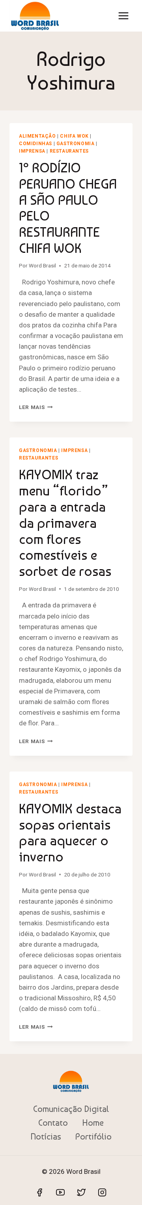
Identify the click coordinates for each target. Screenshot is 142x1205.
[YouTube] (60, 1192)
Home (93, 1122)
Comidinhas (35, 143)
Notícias (45, 1136)
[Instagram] (102, 1192)
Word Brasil (42, 265)
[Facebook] (39, 1192)
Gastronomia (75, 143)
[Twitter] (81, 1192)
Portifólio (93, 1136)
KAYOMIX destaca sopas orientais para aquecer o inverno (70, 833)
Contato (53, 1122)
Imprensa (32, 151)
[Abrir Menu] (123, 15)
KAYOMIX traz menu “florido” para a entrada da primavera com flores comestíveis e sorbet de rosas (65, 523)
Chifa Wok (74, 136)
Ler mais (36, 407)
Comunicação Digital (71, 1109)
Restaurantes (69, 151)
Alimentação (37, 136)
